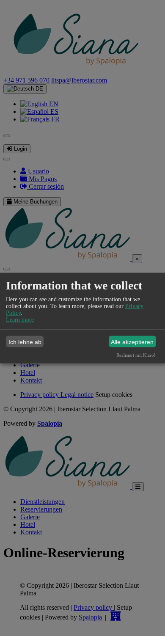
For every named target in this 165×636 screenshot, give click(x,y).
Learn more (20, 320)
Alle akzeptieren (132, 341)
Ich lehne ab (24, 341)
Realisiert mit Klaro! (136, 355)
